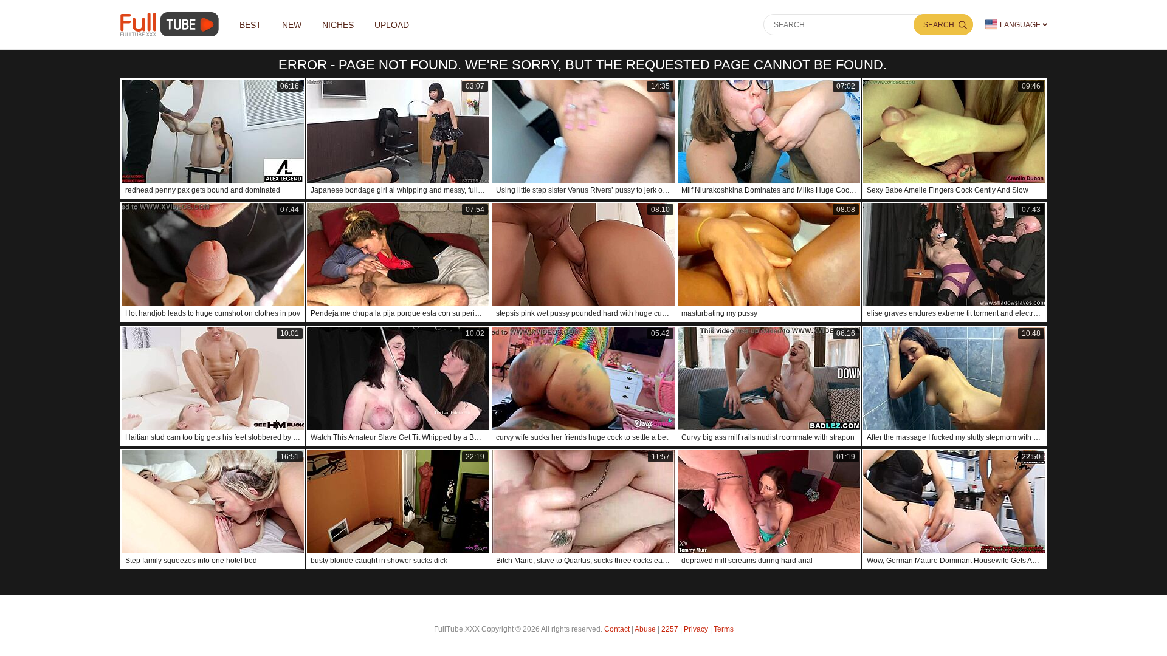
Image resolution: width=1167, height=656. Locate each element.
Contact (617, 629)
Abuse (645, 629)
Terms (724, 629)
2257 (669, 629)
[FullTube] (171, 24)
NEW (291, 25)
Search (938, 25)
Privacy (696, 629)
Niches (338, 25)
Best (250, 25)
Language (1020, 25)
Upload (391, 25)
